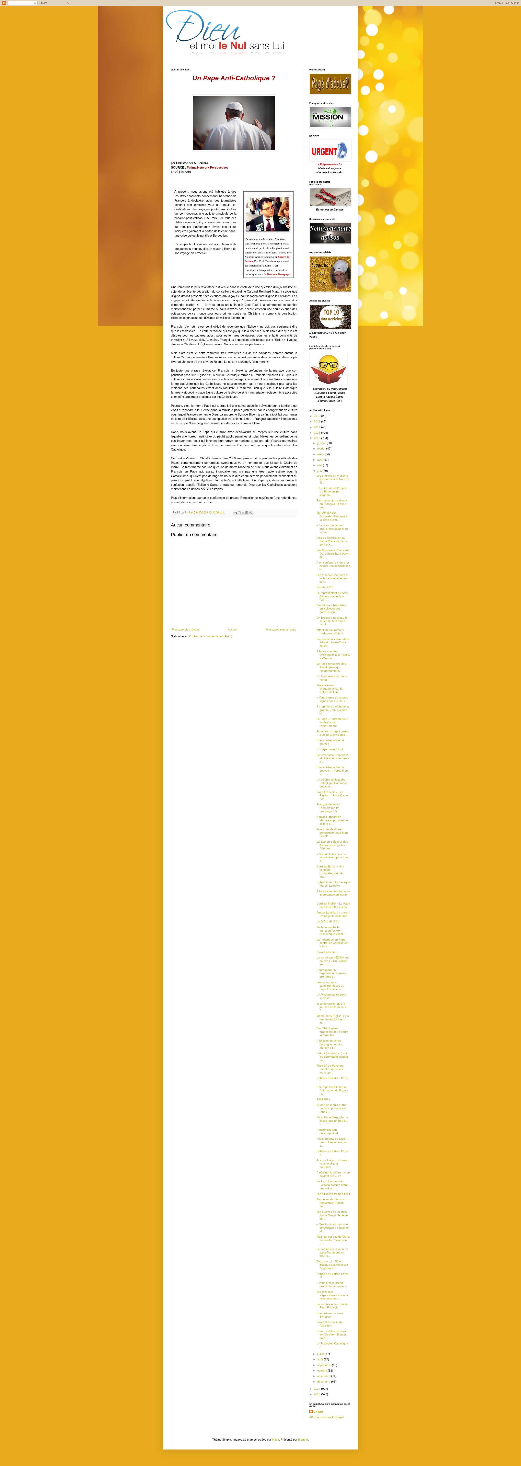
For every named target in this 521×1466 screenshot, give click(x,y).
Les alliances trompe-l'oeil (333, 1193)
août (320, 1359)
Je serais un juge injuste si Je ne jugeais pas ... (332, 733)
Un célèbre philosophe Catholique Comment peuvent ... (331, 783)
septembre (324, 1365)
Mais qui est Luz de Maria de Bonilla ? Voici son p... (333, 1240)
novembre (324, 1376)
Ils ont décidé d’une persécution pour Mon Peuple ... (332, 833)
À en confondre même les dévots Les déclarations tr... (333, 566)
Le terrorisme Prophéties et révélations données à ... (332, 758)
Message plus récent (185, 629)
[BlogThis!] (239, 513)
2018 (317, 1394)
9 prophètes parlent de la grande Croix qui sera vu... (332, 710)
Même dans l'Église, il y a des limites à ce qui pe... (332, 1019)
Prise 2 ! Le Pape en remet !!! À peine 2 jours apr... (329, 1069)
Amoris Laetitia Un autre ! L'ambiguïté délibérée (332, 914)
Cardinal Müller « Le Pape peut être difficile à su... (333, 905)
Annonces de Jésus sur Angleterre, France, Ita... (331, 1203)
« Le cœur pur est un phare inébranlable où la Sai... (332, 529)
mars (321, 454)
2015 (317, 432)
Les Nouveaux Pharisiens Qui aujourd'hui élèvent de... (332, 553)
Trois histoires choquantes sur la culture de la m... (329, 688)
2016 (317, 438)
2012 (317, 416)
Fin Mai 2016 (324, 587)
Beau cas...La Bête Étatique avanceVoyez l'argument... (332, 1265)
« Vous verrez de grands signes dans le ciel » (332, 699)
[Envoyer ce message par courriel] (235, 513)
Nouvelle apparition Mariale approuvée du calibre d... (332, 820)
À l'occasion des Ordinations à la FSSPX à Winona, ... (333, 655)
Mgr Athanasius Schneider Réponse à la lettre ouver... (331, 516)
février (321, 448)
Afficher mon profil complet (326, 1417)
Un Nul (318, 1411)
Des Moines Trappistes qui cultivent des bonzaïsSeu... (331, 609)
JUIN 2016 (323, 1099)
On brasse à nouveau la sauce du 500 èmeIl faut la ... (331, 621)
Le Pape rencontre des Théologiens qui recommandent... (331, 667)
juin (320, 471)
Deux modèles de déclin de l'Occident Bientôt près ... (331, 1334)
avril (320, 459)
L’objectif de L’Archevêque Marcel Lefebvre (333, 883)
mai (320, 465)
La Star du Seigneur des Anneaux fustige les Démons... (332, 845)
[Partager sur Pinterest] (251, 513)
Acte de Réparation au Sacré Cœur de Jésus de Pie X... (332, 541)
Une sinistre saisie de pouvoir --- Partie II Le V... (332, 770)
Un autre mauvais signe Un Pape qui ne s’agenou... (331, 491)
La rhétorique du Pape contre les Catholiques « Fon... (332, 943)
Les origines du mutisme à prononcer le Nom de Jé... (332, 479)
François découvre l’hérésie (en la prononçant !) (328, 808)
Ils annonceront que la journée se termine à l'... (331, 1007)
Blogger (303, 1439)
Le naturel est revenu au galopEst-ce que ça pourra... (332, 1252)
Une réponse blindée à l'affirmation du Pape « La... (332, 1090)
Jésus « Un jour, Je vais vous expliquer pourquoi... (331, 1163)
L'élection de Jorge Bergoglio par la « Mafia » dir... (329, 1044)
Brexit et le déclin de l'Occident (329, 1323)
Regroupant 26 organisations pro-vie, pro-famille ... (331, 973)
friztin (275, 1439)
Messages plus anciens (281, 629)
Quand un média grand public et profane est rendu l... (331, 1108)
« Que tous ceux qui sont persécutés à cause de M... (332, 1228)
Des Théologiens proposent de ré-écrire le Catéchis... (332, 1032)
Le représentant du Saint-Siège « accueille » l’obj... (332, 596)
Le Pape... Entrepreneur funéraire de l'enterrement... (332, 722)
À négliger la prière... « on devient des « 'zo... (333, 1174)
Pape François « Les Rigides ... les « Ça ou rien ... (332, 795)
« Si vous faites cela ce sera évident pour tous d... (332, 857)
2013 (317, 421)
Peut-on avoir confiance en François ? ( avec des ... (331, 504)
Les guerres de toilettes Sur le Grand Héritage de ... (332, 1215)
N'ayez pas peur (326, 952)
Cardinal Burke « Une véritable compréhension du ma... (330, 871)
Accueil (232, 629)
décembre (324, 1381)
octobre (322, 1370)
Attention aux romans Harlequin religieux (330, 631)
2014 (317, 427)
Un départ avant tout (329, 749)
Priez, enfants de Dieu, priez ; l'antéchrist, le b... (331, 1142)
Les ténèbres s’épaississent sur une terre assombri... (332, 1295)
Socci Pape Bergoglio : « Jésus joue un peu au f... (332, 1121)
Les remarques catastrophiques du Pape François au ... (331, 986)
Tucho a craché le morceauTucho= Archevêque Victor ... (331, 930)
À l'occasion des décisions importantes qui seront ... (333, 894)
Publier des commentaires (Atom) (210, 636)
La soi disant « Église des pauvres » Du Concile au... (332, 961)
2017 (317, 1388)
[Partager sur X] (243, 513)
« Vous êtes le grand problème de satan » (331, 1284)
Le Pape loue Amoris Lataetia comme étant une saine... (332, 1185)
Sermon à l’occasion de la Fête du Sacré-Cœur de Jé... (333, 642)
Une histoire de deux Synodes (329, 1314)
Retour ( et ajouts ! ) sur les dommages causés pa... (332, 1057)
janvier (322, 443)
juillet (321, 1353)
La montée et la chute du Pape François (332, 1306)
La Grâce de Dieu (327, 921)
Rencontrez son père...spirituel (327, 1131)
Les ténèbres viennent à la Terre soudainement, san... (332, 578)
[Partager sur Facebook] (247, 513)
